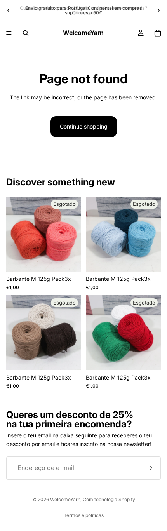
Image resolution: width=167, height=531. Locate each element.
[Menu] (9, 33)
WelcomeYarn (65, 499)
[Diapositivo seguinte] (158, 10)
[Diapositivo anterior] (8, 10)
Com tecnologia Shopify (109, 499)
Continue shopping (84, 126)
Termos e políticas (84, 515)
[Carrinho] (157, 33)
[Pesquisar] (25, 33)
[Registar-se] (149, 468)
